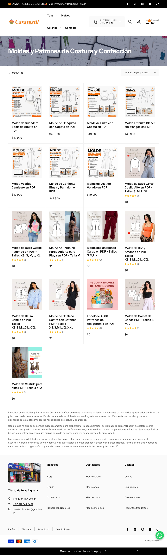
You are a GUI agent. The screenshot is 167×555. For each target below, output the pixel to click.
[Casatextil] (24, 481)
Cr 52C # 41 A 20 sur (24, 498)
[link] (47, 4)
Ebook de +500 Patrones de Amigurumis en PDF (101, 319)
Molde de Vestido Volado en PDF (99, 185)
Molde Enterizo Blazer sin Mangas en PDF (140, 124)
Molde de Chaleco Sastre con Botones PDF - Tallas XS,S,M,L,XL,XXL (62, 321)
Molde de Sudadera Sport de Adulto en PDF (25, 126)
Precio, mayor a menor (137, 72)
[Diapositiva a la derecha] (137, 551)
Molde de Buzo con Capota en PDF (100, 124)
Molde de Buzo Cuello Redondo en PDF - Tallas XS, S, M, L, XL (27, 251)
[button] (51, 15)
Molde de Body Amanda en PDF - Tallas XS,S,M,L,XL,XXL (137, 253)
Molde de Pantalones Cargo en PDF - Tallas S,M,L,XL (102, 251)
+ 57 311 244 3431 (23, 504)
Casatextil (155, 541)
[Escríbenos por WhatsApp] (159, 535)
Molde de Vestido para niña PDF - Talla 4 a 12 (27, 386)
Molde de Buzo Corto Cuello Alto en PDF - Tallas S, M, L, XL (139, 187)
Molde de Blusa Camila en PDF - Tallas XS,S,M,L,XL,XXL (24, 321)
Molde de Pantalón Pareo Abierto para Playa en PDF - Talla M (64, 251)
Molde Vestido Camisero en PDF (24, 185)
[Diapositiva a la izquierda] (29, 551)
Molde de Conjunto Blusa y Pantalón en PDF (62, 187)
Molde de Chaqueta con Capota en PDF (62, 124)
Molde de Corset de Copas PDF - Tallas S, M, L (139, 319)
